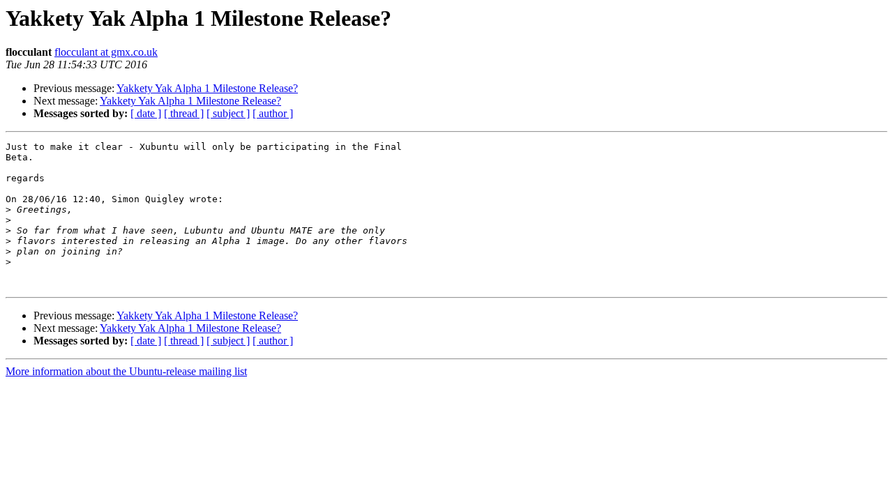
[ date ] (145, 113)
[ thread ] (184, 113)
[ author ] (273, 113)
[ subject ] (228, 113)
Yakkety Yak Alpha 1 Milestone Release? (207, 88)
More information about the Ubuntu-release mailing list (126, 371)
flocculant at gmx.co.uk (106, 52)
